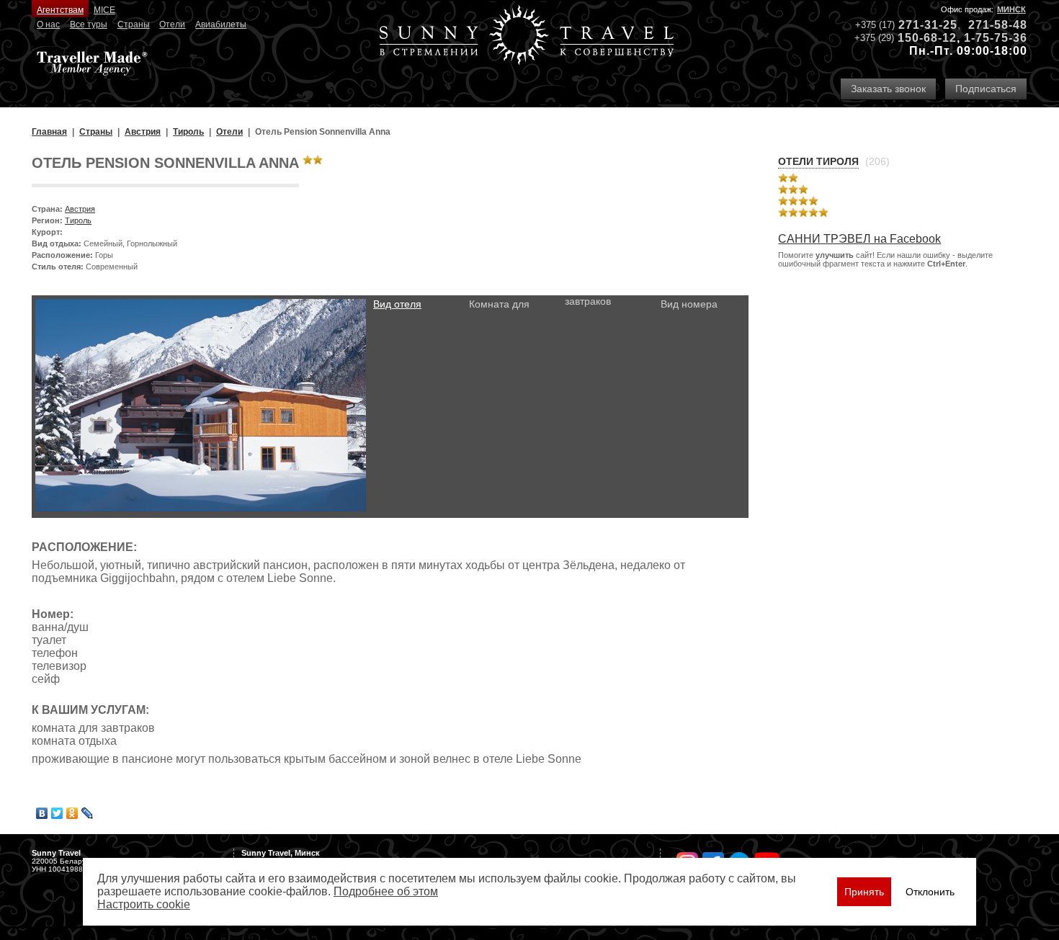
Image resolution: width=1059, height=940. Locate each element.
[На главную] (527, 36)
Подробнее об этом (386, 891)
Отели (172, 24)
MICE (104, 10)
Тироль (78, 220)
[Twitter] (57, 813)
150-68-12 (927, 38)
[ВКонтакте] (42, 813)
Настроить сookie (143, 904)
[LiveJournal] (87, 813)
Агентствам (60, 10)
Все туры (88, 24)
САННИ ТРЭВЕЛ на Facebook (859, 239)
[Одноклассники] (72, 813)
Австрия (80, 209)
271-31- (920, 25)
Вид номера (689, 304)
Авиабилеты (220, 24)
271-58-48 (997, 25)
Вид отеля (397, 304)
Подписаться (985, 88)
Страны (133, 24)
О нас (48, 24)
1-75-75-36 (995, 38)
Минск (1011, 9)
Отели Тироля (818, 161)
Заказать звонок (888, 88)
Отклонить (930, 892)
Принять (864, 892)
